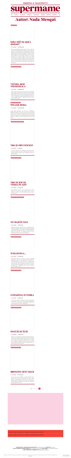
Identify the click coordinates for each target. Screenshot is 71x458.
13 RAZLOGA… (18, 253)
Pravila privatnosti (44, 449)
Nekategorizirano (20, 121)
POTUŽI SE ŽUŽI (19, 332)
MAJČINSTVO (22, 14)
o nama (15, 14)
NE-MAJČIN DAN (19, 222)
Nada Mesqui (14, 89)
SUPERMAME (19, 66)
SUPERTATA (55, 14)
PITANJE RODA (18, 105)
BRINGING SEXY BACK (22, 372)
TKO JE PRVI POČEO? (22, 145)
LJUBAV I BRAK (36, 14)
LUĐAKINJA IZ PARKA (22, 295)
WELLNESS (49, 14)
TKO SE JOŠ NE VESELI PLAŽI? (19, 184)
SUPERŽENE (19, 347)
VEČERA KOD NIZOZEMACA (18, 85)
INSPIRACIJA (29, 14)
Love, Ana (53, 447)
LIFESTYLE (43, 14)
